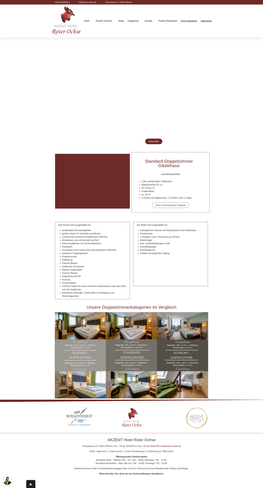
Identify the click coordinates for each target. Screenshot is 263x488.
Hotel (86, 21)
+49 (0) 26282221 (127, 446)
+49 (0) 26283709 (150, 446)
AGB (92, 451)
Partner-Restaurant (168, 21)
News (121, 21)
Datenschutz (116, 451)
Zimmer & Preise (104, 21)
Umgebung (133, 21)
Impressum (101, 451)
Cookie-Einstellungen (134, 451)
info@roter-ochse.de (171, 446)
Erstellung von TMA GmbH (160, 451)
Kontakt (148, 21)
